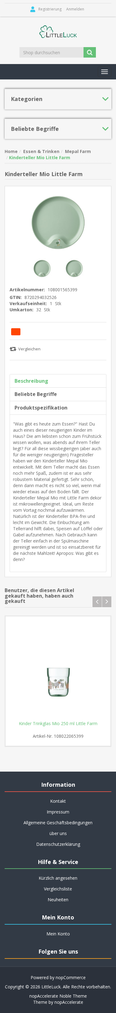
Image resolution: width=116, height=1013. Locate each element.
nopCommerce (71, 977)
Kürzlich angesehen (58, 878)
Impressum (58, 812)
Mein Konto (58, 934)
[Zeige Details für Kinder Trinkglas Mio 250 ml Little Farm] (58, 669)
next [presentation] (106, 601)
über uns (58, 833)
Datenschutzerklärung (58, 844)
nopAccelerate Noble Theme (58, 996)
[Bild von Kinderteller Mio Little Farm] (43, 268)
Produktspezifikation (41, 407)
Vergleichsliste (58, 889)
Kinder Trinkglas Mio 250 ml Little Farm (58, 723)
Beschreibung (31, 380)
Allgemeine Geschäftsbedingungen (58, 822)
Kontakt (58, 801)
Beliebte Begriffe (36, 394)
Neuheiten (58, 899)
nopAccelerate (68, 1002)
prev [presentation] (97, 601)
